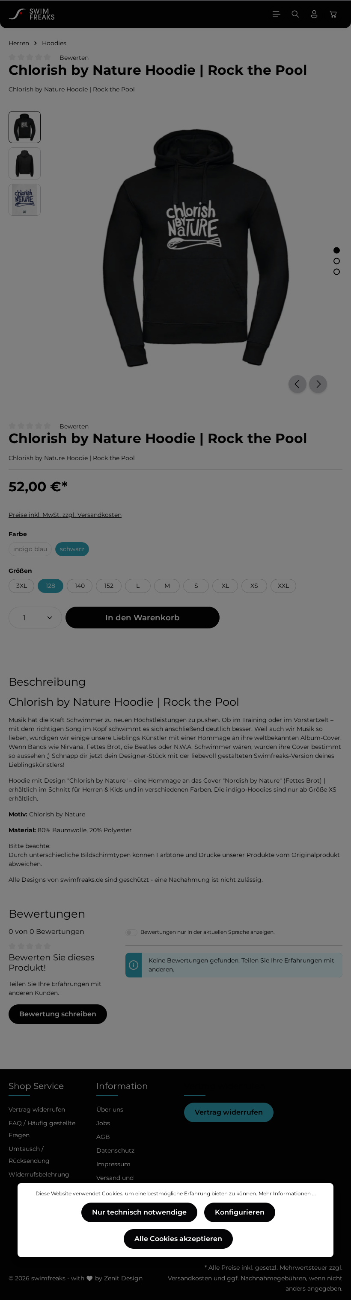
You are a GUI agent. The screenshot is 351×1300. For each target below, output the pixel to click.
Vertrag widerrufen (229, 1112)
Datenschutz (115, 1150)
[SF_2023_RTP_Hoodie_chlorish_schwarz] (195, 246)
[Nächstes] (318, 384)
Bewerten (74, 58)
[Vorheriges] (297, 384)
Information (122, 1086)
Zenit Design (123, 1278)
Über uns (109, 1109)
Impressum (113, 1164)
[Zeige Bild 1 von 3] (336, 250)
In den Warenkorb (142, 617)
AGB (103, 1137)
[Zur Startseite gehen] (31, 14)
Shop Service (36, 1086)
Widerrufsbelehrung (39, 1174)
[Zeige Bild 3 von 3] (336, 271)
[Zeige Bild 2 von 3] (336, 261)
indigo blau (32, 550)
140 (80, 586)
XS (254, 586)
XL (225, 586)
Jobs (103, 1123)
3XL (21, 586)
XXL (283, 586)
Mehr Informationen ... (287, 1193)
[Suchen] (295, 14)
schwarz (72, 549)
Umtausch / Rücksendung (29, 1155)
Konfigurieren (240, 1212)
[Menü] (276, 14)
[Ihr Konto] (314, 14)
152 (108, 586)
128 (50, 586)
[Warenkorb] (333, 14)
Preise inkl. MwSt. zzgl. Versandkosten (65, 515)
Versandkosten (190, 1278)
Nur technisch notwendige (139, 1212)
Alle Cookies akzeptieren (178, 1239)
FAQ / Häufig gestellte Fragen (42, 1129)
